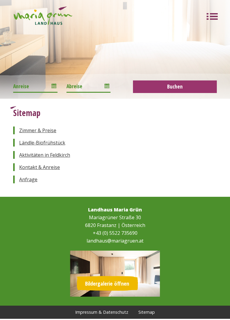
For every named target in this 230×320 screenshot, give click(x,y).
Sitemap (146, 312)
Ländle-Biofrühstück (42, 142)
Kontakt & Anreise (39, 167)
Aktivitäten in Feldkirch (44, 155)
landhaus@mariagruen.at (115, 240)
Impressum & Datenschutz (101, 312)
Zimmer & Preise (37, 130)
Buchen (175, 86)
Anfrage (28, 179)
